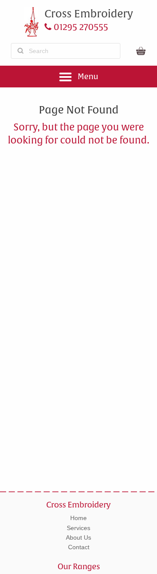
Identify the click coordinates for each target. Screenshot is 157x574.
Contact (78, 547)
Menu (87, 76)
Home (78, 517)
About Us (78, 537)
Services (78, 527)
